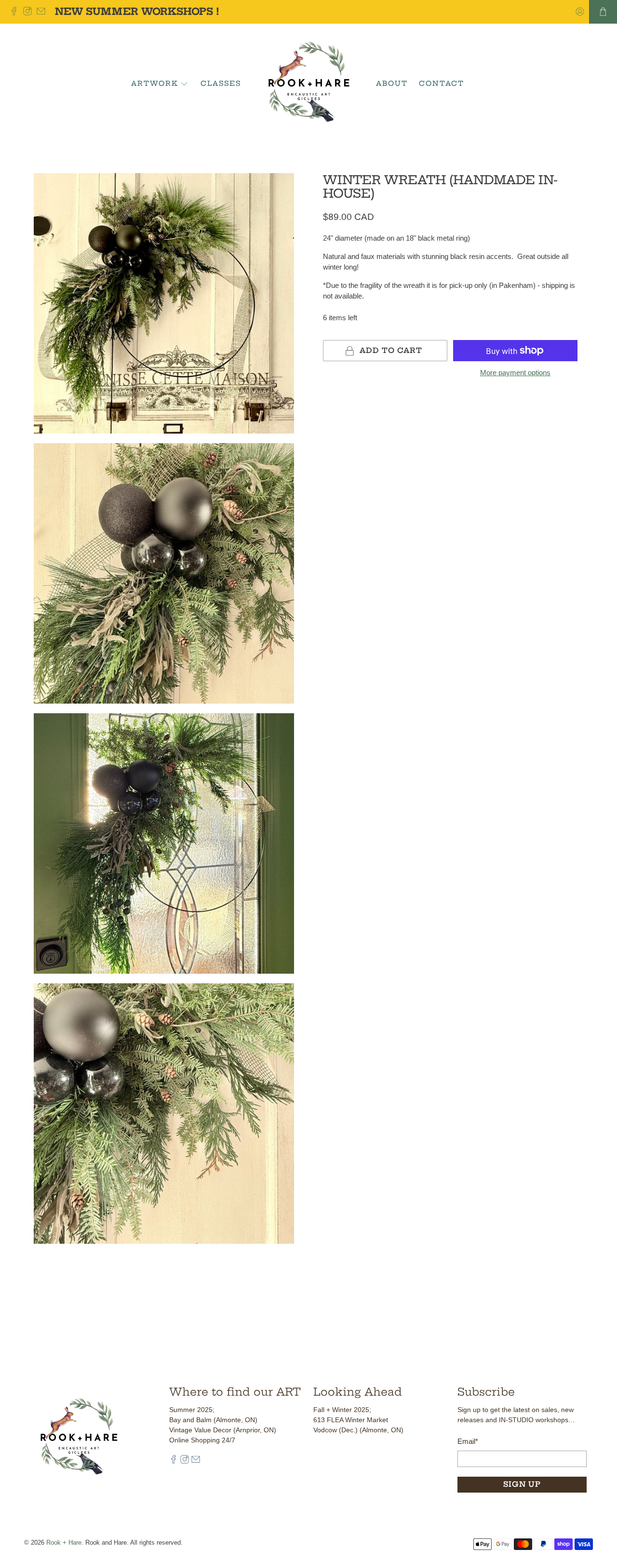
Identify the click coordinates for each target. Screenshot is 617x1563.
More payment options (515, 372)
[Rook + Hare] (308, 83)
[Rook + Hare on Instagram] (30, 12)
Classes (221, 83)
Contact (441, 83)
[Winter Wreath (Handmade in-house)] (164, 303)
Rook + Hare (63, 1542)
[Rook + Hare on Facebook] (16, 12)
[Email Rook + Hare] (43, 12)
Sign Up (522, 1484)
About (392, 83)
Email (467, 1441)
